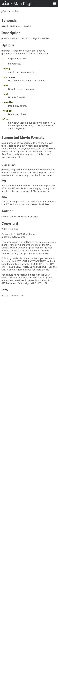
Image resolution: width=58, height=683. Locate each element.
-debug (5, 68)
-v (2, 63)
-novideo (7, 110)
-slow (4, 119)
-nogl (4, 94)
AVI (39, 148)
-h (2, 58)
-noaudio (7, 102)
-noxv (4, 85)
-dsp (4, 77)
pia (17, 3)
